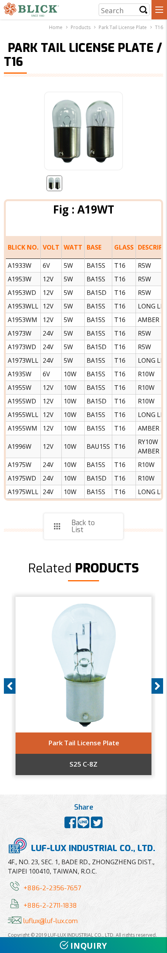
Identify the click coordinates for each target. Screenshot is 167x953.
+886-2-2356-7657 (52, 888)
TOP (155, 923)
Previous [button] (10, 686)
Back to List (83, 526)
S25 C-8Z (83, 764)
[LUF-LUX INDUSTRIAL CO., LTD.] (31, 10)
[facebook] (71, 825)
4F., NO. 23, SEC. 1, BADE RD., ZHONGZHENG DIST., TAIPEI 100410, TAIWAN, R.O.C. (81, 866)
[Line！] (84, 825)
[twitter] (97, 825)
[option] (83, 686)
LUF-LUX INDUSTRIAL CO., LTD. (93, 848)
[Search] (143, 10)
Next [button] (157, 686)
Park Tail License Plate (83, 743)
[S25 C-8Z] (83, 664)
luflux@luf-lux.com (50, 921)
